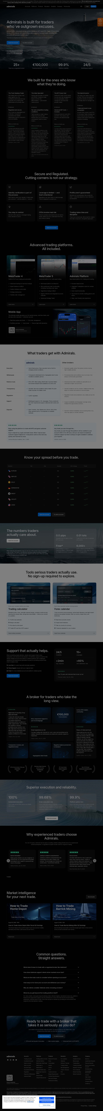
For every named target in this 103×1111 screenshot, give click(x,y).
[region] (28, 1102)
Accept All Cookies (46, 1098)
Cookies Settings (46, 1105)
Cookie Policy (30, 1101)
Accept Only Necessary (47, 1101)
